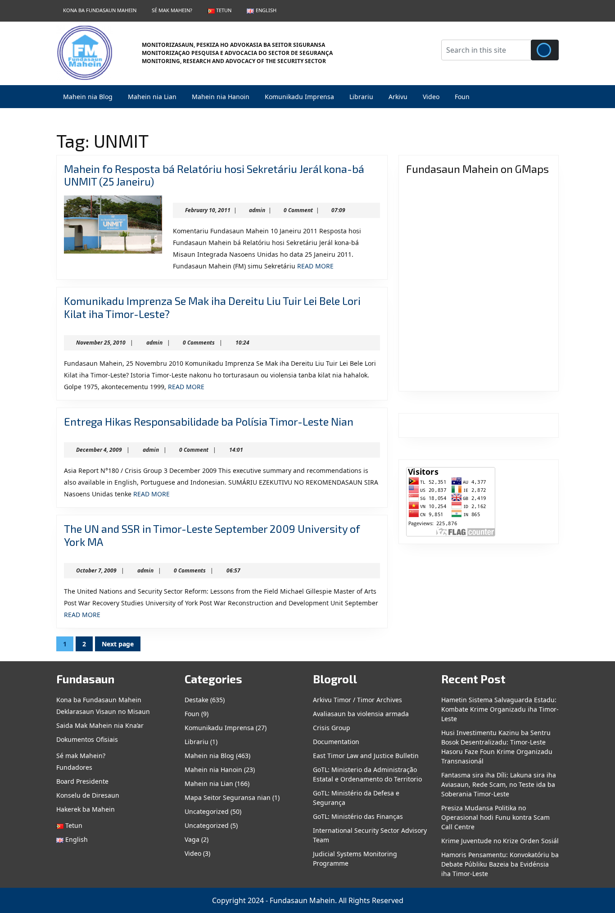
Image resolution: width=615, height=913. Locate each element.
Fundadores (74, 767)
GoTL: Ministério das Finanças (358, 816)
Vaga (192, 839)
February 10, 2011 (208, 210)
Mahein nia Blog (88, 96)
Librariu (361, 96)
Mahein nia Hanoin (220, 96)
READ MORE (315, 266)
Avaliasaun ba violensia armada (361, 713)
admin (257, 210)
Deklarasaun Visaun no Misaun (103, 711)
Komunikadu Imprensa (299, 96)
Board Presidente (82, 781)
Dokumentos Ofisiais (87, 739)
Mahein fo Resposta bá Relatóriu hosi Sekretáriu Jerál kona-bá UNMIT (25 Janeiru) (214, 175)
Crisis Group (331, 727)
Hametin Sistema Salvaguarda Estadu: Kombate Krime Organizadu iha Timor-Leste (500, 709)
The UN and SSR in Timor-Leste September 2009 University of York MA (212, 535)
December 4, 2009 (99, 450)
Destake (196, 699)
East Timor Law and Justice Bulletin (366, 755)
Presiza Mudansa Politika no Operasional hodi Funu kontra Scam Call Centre (495, 817)
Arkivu (398, 96)
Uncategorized (207, 811)
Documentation (336, 741)
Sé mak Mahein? (172, 10)
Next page (118, 644)
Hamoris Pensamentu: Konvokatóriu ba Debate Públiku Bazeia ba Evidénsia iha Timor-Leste (500, 864)
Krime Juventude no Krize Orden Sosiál (500, 840)
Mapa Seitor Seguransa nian (228, 797)
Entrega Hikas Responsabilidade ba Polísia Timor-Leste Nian (208, 421)
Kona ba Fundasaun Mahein (99, 10)
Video (431, 96)
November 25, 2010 (101, 342)
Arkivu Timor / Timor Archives (357, 699)
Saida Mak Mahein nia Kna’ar (100, 725)
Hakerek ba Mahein (85, 809)
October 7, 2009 (96, 570)
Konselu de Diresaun (87, 795)
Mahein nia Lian (152, 96)
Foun (462, 96)
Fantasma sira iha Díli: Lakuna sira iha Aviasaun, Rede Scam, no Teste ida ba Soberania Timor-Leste (498, 784)
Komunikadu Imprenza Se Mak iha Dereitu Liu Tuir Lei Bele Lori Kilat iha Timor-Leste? (212, 307)
